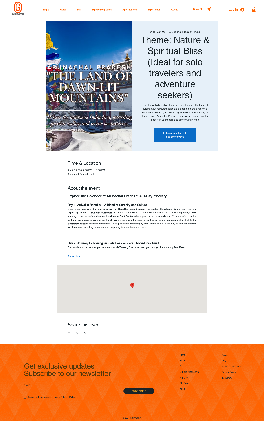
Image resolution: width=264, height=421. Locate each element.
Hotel (182, 360)
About (182, 388)
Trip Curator (185, 383)
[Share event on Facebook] (69, 333)
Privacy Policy (229, 372)
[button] (254, 9)
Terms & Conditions (231, 366)
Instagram (227, 377)
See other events (175, 136)
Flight (182, 355)
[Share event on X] (76, 333)
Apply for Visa (186, 377)
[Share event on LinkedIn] (84, 333)
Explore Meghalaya (189, 372)
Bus (181, 366)
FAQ (224, 361)
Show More (74, 256)
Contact (225, 355)
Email (27, 385)
